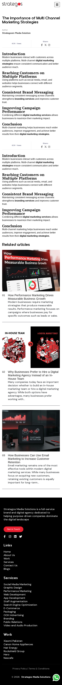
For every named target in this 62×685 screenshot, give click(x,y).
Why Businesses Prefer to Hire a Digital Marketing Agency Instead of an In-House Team (33, 375)
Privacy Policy (20, 668)
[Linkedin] (15, 536)
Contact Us (10, 565)
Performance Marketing (18, 591)
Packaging (10, 611)
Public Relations (13, 622)
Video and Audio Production (20, 625)
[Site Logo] (12, 4)
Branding (9, 618)
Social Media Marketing (17, 584)
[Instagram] (10, 536)
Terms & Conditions (39, 668)
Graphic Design (13, 587)
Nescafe (8, 658)
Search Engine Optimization (20, 605)
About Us (9, 555)
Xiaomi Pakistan (13, 641)
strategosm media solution (16, 33)
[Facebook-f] (4, 536)
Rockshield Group (14, 651)
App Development (14, 598)
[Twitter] (20, 536)
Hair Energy (10, 647)
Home (7, 551)
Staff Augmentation (16, 601)
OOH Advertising (14, 615)
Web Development (15, 594)
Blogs (7, 569)
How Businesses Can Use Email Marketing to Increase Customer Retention (28, 459)
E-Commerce (12, 608)
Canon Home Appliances (18, 644)
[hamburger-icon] (57, 4)
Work (7, 558)
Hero (6, 654)
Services (9, 562)
